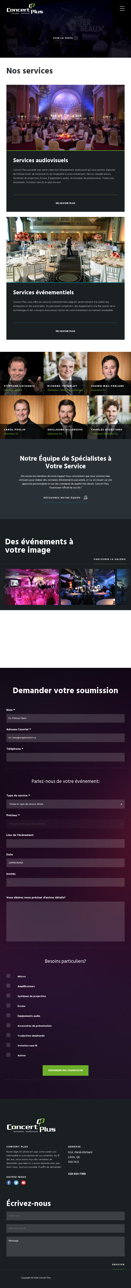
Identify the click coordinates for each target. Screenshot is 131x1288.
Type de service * (18, 796)
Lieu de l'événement (20, 835)
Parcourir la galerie (110, 559)
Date (9, 855)
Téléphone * (14, 749)
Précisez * (13, 815)
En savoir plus (65, 203)
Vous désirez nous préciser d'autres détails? (36, 898)
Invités (11, 874)
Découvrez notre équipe (63, 498)
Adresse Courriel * (18, 730)
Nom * (10, 710)
